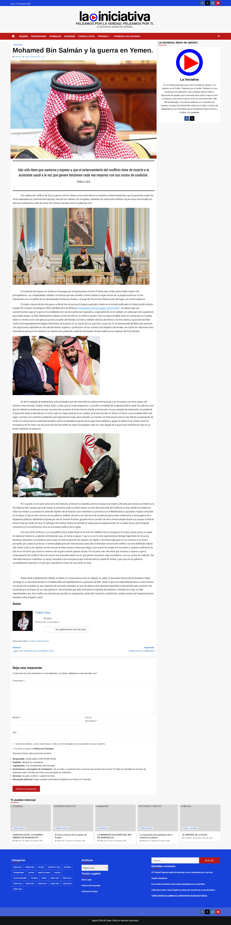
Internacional (38, 36)
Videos (44, 878)
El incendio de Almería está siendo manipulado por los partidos (178, 884)
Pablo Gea (18, 57)
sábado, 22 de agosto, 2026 (34, 840)
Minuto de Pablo (44, 873)
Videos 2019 (67, 878)
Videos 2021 (30, 884)
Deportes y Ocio (54, 867)
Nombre (17, 717)
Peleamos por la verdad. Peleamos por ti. (115, 23)
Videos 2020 (17, 884)
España (23, 36)
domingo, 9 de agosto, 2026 (161, 840)
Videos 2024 (67, 884)
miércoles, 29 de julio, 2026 (204, 838)
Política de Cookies (90, 891)
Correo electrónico (91, 719)
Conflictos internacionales (39, 641)
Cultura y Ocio (86, 36)
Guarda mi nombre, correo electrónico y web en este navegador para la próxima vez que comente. (60, 744)
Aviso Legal (86, 880)
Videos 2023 (55, 884)
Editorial (67, 867)
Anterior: (33, 649)
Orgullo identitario (159, 878)
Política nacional (19, 828)
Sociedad (69, 36)
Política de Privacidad (43, 748)
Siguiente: (142, 649)
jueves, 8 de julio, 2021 (32, 57)
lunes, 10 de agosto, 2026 (117, 840)
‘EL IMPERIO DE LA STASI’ (194, 835)
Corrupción (29, 867)
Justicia (31, 873)
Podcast (57, 873)
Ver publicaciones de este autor (70, 629)
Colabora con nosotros (127, 36)
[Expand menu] (109, 36)
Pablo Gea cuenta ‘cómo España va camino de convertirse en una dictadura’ (183, 890)
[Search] (218, 36)
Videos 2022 (42, 884)
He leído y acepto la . (34, 748)
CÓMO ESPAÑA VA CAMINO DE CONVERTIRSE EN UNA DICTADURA (179, 896)
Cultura (185, 828)
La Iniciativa (188, 838)
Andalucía (55, 36)
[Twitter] (192, 118)
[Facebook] (186, 118)
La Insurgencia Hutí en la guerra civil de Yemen (99, 308)
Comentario (19, 680)
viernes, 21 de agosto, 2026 (76, 840)
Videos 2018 (54, 878)
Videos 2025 (17, 889)
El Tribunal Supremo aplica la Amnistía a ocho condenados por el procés (182, 872)
